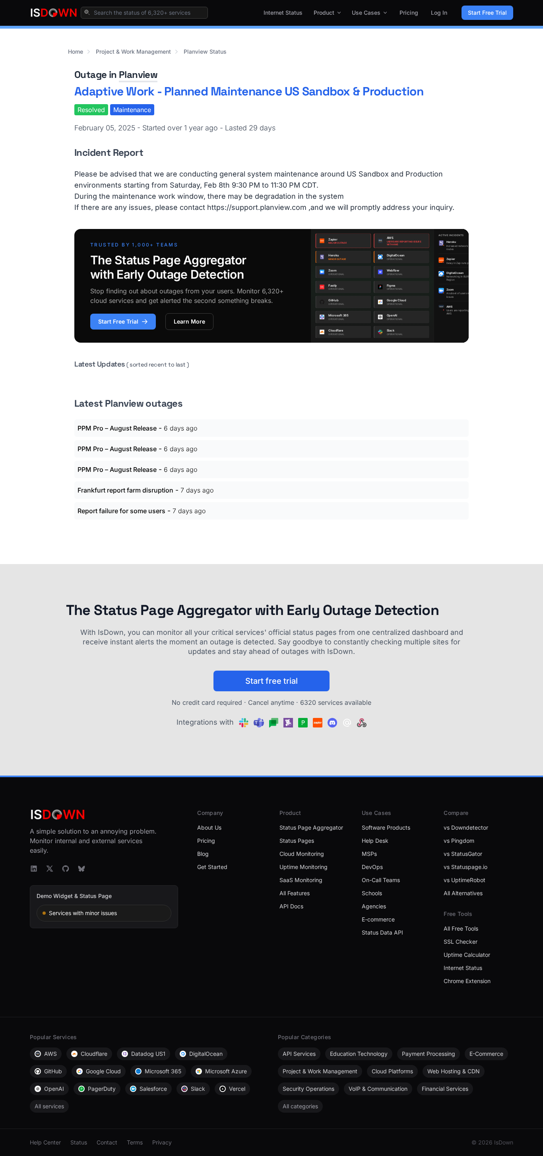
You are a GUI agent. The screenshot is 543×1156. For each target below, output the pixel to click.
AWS (50, 1053)
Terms (135, 1142)
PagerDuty (102, 1088)
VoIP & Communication (378, 1088)
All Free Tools (461, 928)
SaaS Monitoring (300, 880)
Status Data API (382, 932)
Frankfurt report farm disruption (125, 490)
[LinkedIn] (34, 869)
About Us (209, 827)
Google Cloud (103, 1071)
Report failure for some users (121, 511)
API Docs (291, 906)
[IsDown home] (54, 12)
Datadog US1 (148, 1053)
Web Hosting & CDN (453, 1071)
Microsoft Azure (226, 1071)
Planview (138, 74)
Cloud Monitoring (301, 853)
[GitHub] (66, 869)
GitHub (53, 1071)
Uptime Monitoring (303, 866)
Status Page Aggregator (311, 827)
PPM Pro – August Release (117, 428)
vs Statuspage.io (465, 866)
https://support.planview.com (256, 207)
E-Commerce (486, 1053)
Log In (439, 12)
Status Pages (296, 840)
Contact (107, 1142)
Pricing (408, 12)
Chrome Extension (467, 981)
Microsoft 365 (163, 1071)
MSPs (369, 853)
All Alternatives (463, 893)
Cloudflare (94, 1053)
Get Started (212, 866)
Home (75, 51)
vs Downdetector (466, 827)
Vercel (237, 1088)
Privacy (162, 1142)
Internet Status (283, 12)
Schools (372, 893)
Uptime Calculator (467, 954)
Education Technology (359, 1053)
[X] (50, 869)
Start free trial (271, 681)
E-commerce (378, 919)
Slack (198, 1088)
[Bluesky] (81, 869)
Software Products (386, 827)
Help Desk (375, 840)
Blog (203, 853)
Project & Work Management (133, 51)
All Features (294, 893)
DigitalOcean (206, 1053)
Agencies (374, 906)
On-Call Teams (381, 880)
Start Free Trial (487, 12)
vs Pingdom (459, 840)
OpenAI (54, 1088)
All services (49, 1106)
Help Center (45, 1142)
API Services (299, 1053)
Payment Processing (428, 1053)
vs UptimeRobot (464, 880)
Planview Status (205, 51)
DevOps (372, 866)
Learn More (189, 321)
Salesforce (153, 1088)
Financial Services (445, 1088)
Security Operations (308, 1088)
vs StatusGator (463, 853)
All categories (300, 1106)
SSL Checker (460, 941)
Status (78, 1142)
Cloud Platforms (392, 1071)
